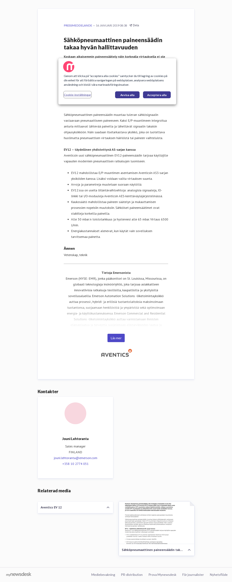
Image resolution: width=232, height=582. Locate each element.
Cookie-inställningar (77, 94)
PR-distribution (132, 575)
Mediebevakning (103, 575)
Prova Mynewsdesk (162, 575)
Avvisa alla (127, 95)
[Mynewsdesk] (18, 575)
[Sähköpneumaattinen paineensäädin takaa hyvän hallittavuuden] (156, 523)
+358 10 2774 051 (75, 464)
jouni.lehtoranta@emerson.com (75, 458)
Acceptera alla (157, 95)
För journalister (193, 575)
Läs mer (116, 338)
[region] (117, 81)
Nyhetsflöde (219, 575)
